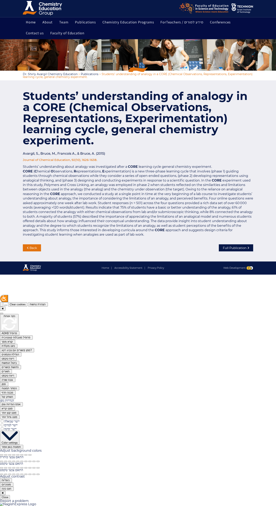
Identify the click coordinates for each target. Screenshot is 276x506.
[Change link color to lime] (38, 474)
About (47, 22)
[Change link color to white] (1, 474)
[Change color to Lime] (38, 461)
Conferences (220, 22)
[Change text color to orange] (21, 467)
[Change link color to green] (9, 474)
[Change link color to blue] (13, 474)
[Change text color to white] (1, 467)
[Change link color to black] (5, 474)
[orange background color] (21, 455)
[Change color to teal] (25, 461)
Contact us (35, 33)
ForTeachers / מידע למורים (181, 22)
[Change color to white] (1, 461)
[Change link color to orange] (21, 474)
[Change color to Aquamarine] (34, 461)
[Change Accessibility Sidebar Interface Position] (5, 305)
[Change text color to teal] (25, 467)
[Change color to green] (9, 461)
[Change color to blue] (13, 461)
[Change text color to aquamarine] (34, 467)
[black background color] (1, 455)
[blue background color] (13, 455)
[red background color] (17, 455)
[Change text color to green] (9, 467)
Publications (85, 22)
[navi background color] (30, 455)
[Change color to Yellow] (30, 461)
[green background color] (9, 455)
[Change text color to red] (17, 467)
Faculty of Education (67, 33)
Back (33, 248)
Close (5, 497)
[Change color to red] (17, 461)
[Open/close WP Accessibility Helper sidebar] (4, 298)
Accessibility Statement (129, 267)
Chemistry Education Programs (128, 22)
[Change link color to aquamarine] (34, 474)
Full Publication (235, 248)
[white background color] (5, 455)
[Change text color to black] (5, 467)
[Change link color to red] (17, 474)
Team (63, 22)
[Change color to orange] (21, 461)
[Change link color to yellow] (30, 474)
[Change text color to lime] (38, 467)
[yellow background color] (25, 455)
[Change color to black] (5, 461)
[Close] (1, 304)
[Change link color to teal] (25, 474)
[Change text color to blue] (13, 467)
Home (31, 22)
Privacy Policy (156, 267)
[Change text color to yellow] (30, 467)
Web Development (234, 267)
